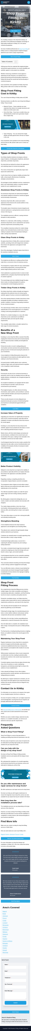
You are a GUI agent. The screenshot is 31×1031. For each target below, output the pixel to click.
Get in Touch (15, 256)
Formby (4, 936)
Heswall (5, 950)
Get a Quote (15, 30)
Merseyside (6, 925)
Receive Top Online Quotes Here (15, 838)
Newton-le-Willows (7, 941)
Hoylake (5, 948)
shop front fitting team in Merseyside (12, 709)
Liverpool (5, 922)
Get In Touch (15, 1012)
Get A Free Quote (15, 901)
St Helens (5, 927)
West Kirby (5, 952)
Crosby (21, 834)
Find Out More (15, 577)
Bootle (7, 834)
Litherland (12, 834)
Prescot (17, 834)
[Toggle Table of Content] (15, 62)
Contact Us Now (15, 705)
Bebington (5, 943)
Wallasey (5, 932)
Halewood (5, 934)
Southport (5, 945)
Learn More (15, 408)
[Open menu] (28, 2)
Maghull (3, 834)
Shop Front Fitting (23, 48)
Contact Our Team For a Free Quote (15, 148)
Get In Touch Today (15, 56)
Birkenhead (6, 929)
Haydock (5, 938)
